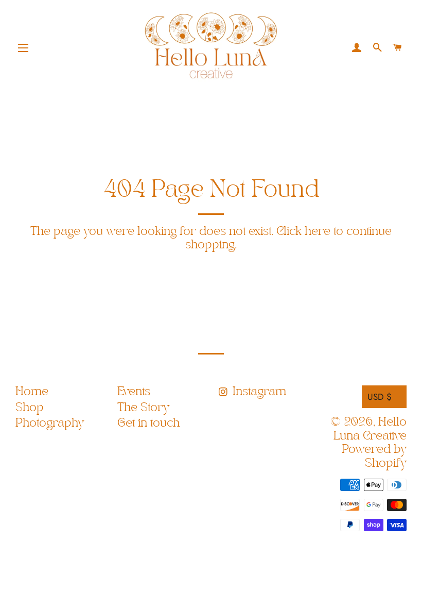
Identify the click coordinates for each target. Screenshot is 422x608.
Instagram (258, 391)
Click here (303, 231)
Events (133, 391)
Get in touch (148, 423)
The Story (143, 407)
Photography (49, 423)
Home (31, 391)
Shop (29, 407)
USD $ (379, 397)
